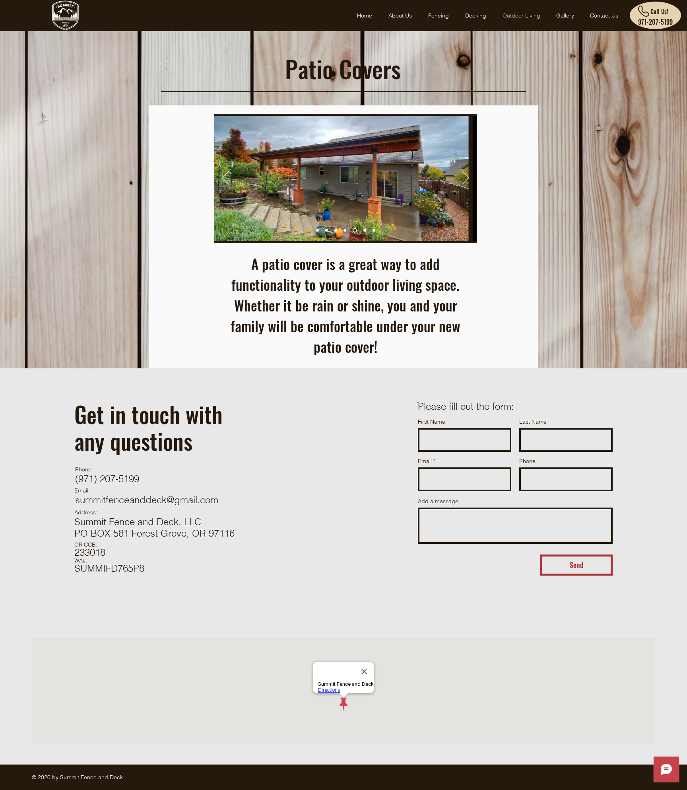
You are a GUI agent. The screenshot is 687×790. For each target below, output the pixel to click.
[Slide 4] (335, 230)
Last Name (533, 421)
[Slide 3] (355, 230)
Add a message (438, 501)
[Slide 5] (374, 230)
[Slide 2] (326, 230)
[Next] (465, 178)
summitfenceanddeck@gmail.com (146, 500)
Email (425, 461)
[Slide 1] (317, 230)
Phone (527, 461)
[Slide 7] (345, 230)
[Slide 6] (364, 230)
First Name (431, 421)
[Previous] (225, 178)
